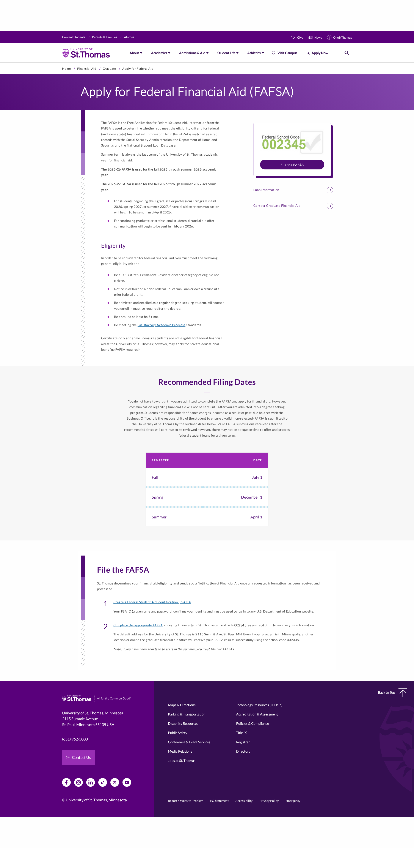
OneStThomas (342, 37)
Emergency (292, 800)
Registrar (243, 742)
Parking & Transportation (186, 714)
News (318, 37)
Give (300, 37)
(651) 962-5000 (75, 739)
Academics (159, 53)
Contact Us (81, 757)
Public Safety (177, 733)
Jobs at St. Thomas (181, 760)
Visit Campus (287, 53)
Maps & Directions (182, 705)
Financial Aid (86, 68)
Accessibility (243, 800)
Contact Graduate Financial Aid (276, 205)
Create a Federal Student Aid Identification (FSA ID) (152, 602)
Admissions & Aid (192, 53)
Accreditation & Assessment (257, 714)
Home (66, 68)
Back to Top (386, 692)
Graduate (109, 68)
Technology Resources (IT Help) (259, 705)
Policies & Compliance (252, 723)
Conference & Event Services (189, 742)
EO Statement (219, 800)
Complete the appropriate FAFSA (138, 625)
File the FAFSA (292, 164)
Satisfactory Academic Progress (161, 325)
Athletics (254, 53)
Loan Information (266, 190)
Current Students (73, 37)
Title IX (241, 733)
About (134, 53)
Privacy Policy (269, 800)
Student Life (226, 53)
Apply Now (320, 53)
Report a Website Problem (185, 800)
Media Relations (180, 751)
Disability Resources (183, 723)
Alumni (129, 37)
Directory (243, 751)
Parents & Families (104, 37)
